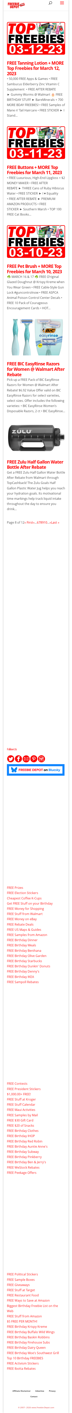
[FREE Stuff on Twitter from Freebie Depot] (11, 761)
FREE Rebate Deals (20, 924)
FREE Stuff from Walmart (25, 914)
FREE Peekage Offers (21, 1173)
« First (28, 522)
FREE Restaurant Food (23, 1295)
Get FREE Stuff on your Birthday (30, 903)
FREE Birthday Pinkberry (24, 1157)
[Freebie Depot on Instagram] (41, 761)
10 (45, 522)
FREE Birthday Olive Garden (26, 956)
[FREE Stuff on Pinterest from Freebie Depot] (34, 761)
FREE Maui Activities (21, 1110)
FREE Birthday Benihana (24, 950)
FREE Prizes (15, 888)
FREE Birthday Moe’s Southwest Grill (33, 1353)
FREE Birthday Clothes (23, 1131)
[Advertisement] (36, 572)
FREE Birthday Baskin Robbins (28, 1337)
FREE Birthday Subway (23, 1152)
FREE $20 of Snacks (20, 1125)
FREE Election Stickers (22, 893)
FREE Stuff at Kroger (21, 1099)
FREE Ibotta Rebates (21, 1368)
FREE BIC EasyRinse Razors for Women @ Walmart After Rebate (36, 369)
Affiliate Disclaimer (21, 1391)
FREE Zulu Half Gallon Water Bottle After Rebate (35, 464)
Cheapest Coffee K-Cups (24, 898)
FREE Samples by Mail (22, 1115)
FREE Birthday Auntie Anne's (27, 1146)
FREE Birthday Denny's (23, 971)
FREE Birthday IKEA (20, 977)
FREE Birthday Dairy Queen (26, 1347)
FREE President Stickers (24, 1089)
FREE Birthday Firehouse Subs (28, 1342)
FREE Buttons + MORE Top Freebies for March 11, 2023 (34, 170)
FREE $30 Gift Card (20, 1120)
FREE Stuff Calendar (21, 1104)
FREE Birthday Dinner (22, 940)
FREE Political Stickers (22, 1274)
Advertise (39, 1391)
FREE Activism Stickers (23, 1363)
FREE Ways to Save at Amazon (28, 1300)
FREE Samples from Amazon (27, 935)
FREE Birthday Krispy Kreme (27, 1326)
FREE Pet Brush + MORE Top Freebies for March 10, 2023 (34, 269)
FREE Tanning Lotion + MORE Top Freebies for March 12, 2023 (35, 68)
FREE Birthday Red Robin (24, 1141)
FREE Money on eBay (22, 919)
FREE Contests (17, 1083)
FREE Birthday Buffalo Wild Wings (31, 1332)
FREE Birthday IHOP (21, 1136)
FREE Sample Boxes (21, 1280)
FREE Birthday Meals (21, 945)
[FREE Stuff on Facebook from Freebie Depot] (18, 761)
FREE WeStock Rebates (23, 1167)
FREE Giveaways (18, 1285)
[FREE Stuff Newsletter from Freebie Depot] (26, 761)
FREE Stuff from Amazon (24, 1316)
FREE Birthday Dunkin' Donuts (28, 966)
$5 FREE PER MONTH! (22, 1321)
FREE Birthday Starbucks (24, 961)
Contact (33, 1396)
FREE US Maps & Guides (24, 930)
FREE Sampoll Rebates (23, 982)
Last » (55, 522)
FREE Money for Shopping (25, 909)
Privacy (52, 1391)
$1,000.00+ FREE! (19, 1094)
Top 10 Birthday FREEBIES (25, 1358)
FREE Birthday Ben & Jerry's (26, 1162)
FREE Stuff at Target (21, 1290)
